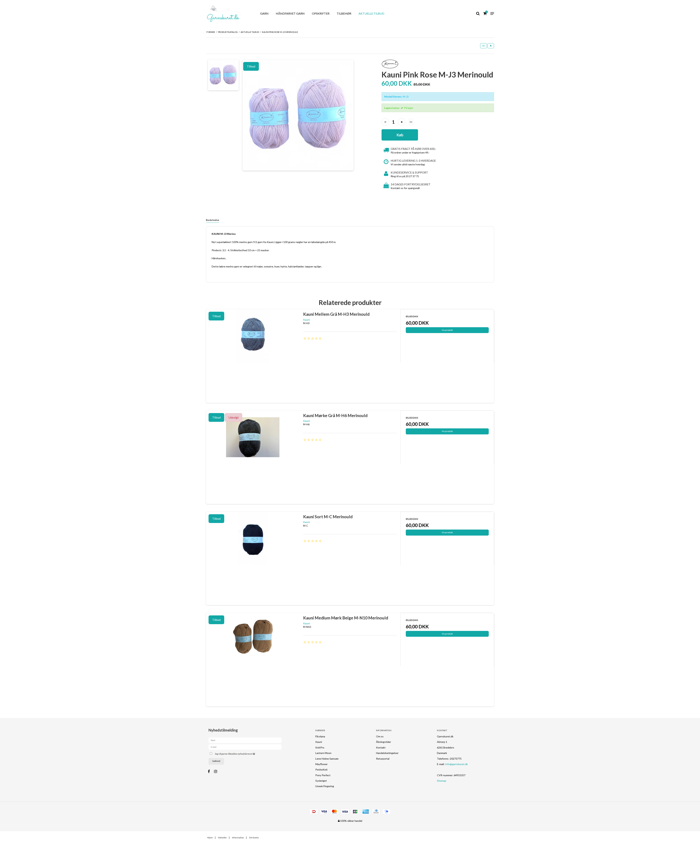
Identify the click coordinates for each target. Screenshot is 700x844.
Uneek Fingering (324, 786)
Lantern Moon (323, 752)
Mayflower (321, 764)
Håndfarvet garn (290, 13)
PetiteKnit (321, 769)
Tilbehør (344, 13)
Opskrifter (320, 13)
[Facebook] (210, 771)
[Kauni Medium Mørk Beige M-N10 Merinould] (253, 659)
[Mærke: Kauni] (390, 63)
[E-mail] (245, 746)
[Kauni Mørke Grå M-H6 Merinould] (253, 457)
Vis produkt (447, 330)
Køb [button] (399, 135)
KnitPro (319, 747)
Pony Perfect (322, 775)
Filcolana (320, 736)
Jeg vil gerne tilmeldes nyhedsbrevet (248, 753)
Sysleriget (321, 780)
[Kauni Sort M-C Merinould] (253, 558)
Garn (264, 13)
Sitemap (441, 780)
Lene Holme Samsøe (327, 758)
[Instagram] (217, 771)
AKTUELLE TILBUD (371, 13)
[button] (483, 45)
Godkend (216, 761)
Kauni (318, 741)
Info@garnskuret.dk (456, 764)
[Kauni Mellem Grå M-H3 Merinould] (253, 356)
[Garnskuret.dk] (228, 13)
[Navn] (245, 739)
